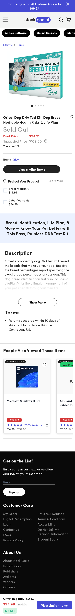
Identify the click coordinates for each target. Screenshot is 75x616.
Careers (9, 587)
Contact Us (11, 529)
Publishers (10, 571)
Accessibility (46, 524)
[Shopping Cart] (69, 20)
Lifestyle (8, 45)
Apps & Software (16, 33)
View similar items (32, 169)
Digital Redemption (17, 519)
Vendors (9, 581)
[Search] (61, 20)
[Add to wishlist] (71, 116)
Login (7, 524)
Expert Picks (12, 566)
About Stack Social (16, 560)
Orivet (16, 159)
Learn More (56, 181)
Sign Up (14, 492)
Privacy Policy (13, 540)
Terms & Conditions (51, 519)
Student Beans (48, 539)
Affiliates (9, 576)
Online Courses (47, 33)
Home (20, 45)
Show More (37, 302)
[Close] (68, 4)
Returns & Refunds (51, 513)
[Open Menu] (6, 20)
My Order (10, 513)
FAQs (7, 534)
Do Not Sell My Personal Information (53, 531)
